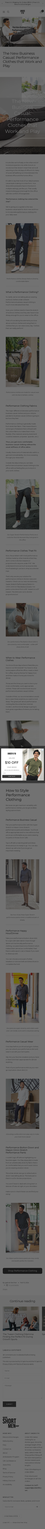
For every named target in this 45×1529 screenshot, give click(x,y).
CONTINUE (11, 776)
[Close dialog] (43, 750)
